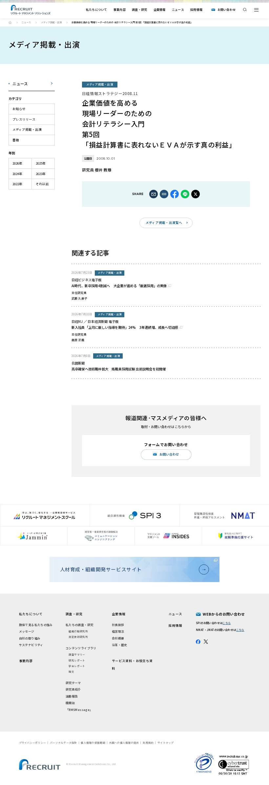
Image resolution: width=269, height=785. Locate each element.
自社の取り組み (30, 638)
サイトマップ (165, 742)
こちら (226, 623)
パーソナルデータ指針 (63, 742)
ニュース (178, 10)
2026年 (17, 163)
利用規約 (148, 742)
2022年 (17, 184)
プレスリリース (23, 119)
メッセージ (26, 631)
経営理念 (118, 631)
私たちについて (96, 10)
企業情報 (160, 10)
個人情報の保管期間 (93, 742)
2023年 (41, 173)
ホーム (10, 22)
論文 (71, 671)
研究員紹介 (73, 689)
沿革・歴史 (119, 645)
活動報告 (72, 696)
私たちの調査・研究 (79, 625)
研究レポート (77, 660)
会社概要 (118, 638)
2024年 (17, 173)
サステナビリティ (31, 645)
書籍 (15, 140)
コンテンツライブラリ (81, 648)
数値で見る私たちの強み (36, 625)
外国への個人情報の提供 (124, 742)
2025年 (41, 163)
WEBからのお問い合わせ (224, 614)
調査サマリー (77, 654)
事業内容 (120, 10)
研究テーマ (73, 683)
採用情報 (196, 10)
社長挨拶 (118, 625)
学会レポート (77, 666)
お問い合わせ (226, 10)
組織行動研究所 (78, 631)
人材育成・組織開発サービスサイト (101, 569)
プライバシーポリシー (32, 742)
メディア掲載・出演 (51, 22)
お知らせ (19, 109)
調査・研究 (139, 10)
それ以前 (42, 184)
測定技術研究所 (78, 636)
